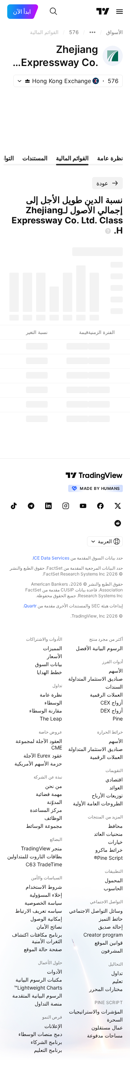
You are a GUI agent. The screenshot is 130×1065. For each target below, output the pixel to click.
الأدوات (54, 972)
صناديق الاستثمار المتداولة (95, 679)
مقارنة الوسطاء (45, 710)
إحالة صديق (110, 927)
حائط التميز (111, 919)
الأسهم (116, 671)
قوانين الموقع (109, 943)
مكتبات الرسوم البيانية (39, 980)
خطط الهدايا (49, 672)
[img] (27, 81)
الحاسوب (113, 888)
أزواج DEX (111, 710)
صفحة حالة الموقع (43, 949)
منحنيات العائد (108, 834)
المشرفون (112, 951)
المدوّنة (54, 802)
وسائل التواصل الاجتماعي (96, 911)
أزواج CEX (111, 702)
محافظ (115, 826)
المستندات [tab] (34, 158)
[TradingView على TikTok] (14, 506)
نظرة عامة (51, 695)
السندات (114, 687)
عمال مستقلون (107, 1027)
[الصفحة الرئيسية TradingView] (102, 12)
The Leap (51, 718)
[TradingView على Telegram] (31, 506)
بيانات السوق (48, 664)
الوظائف (53, 818)
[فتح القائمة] (119, 11)
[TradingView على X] (118, 506)
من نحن (53, 786)
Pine (118, 718)
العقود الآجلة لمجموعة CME (39, 744)
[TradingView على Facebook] (100, 506)
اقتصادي (114, 779)
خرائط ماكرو (109, 850)
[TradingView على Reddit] (118, 523)
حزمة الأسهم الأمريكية (38, 763)
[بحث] (53, 11)
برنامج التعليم (48, 1050)
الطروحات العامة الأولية (98, 803)
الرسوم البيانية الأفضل (99, 648)
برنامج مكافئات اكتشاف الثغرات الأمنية (37, 938)
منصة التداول (48, 1003)
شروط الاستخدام (44, 887)
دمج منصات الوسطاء (40, 1034)
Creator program (103, 935)
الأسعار (54, 656)
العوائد (116, 787)
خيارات (115, 842)
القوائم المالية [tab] (72, 158)
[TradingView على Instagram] (66, 506)
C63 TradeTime (44, 864)
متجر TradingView (41, 848)
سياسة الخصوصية (43, 903)
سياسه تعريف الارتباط (38, 911)
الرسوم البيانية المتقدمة (37, 995)
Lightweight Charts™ (38, 987)
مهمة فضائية (49, 794)
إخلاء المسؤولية (46, 895)
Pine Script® (108, 858)
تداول (117, 973)
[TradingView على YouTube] (83, 506)
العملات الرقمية (106, 695)
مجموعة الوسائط (44, 826)
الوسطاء (53, 702)
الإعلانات (53, 1026)
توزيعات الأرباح (107, 795)
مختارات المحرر (106, 989)
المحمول (114, 880)
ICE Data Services (51, 558)
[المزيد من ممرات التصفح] (92, 32)
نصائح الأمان (49, 927)
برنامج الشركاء (46, 1042)
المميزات (52, 648)
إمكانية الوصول (46, 919)
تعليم (117, 981)
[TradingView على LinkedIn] (48, 506)
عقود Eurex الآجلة (42, 755)
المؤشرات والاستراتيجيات (96, 1011)
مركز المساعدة (46, 810)
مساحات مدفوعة (105, 1035)
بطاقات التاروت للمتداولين (34, 856)
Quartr (30, 605)
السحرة (115, 1019)
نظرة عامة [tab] (110, 158)
